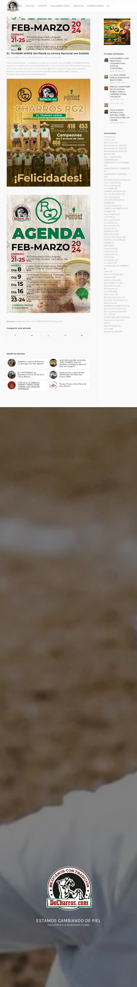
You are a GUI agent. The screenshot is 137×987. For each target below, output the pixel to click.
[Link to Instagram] (11, 18)
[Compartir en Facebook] (15, 335)
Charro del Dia (110, 186)
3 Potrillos (108, 137)
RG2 (43, 321)
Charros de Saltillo (112, 194)
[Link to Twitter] (20, 18)
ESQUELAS (109, 229)
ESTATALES (109, 231)
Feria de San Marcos (113, 237)
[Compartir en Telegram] (65, 335)
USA (106, 323)
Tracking (53, 321)
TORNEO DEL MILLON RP (115, 317)
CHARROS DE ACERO (113, 191)
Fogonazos (109, 249)
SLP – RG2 (108, 314)
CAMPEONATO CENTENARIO (116, 163)
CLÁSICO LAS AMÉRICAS (115, 208)
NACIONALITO (110, 286)
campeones (20, 321)
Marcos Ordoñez (111, 274)
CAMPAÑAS (109, 160)
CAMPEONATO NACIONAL (115, 174)
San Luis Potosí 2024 (113, 312)
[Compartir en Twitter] (32, 335)
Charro (28, 321)
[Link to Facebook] (7, 18)
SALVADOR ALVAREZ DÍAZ (115, 306)
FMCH (106, 246)
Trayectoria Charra (112, 320)
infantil (107, 257)
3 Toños (107, 140)
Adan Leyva (109, 143)
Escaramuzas (110, 226)
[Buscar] (108, 6)
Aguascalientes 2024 (113, 148)
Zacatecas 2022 (111, 332)
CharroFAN (27, 57)
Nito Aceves (109, 289)
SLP (47, 321)
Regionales (109, 303)
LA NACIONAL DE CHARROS (116, 266)
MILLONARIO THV (111, 283)
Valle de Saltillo (111, 326)
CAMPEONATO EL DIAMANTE (117, 168)
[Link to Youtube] (16, 18)
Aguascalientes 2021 (113, 146)
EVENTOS (108, 234)
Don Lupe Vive (110, 220)
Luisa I (107, 271)
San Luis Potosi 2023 (113, 309)
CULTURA (108, 217)
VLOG (106, 329)
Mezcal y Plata (110, 280)
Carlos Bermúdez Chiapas (116, 180)
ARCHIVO (108, 154)
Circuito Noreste (111, 206)
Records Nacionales (113, 297)
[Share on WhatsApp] (48, 335)
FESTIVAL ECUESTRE (113, 240)
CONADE (108, 211)
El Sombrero (109, 223)
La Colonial (109, 263)
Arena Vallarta (110, 157)
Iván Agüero (109, 260)
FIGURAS (107, 243)
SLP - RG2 (43, 57)
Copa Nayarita (110, 214)
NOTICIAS (36, 57)
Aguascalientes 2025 (113, 151)
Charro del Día (110, 183)
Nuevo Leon (109, 294)
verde (60, 321)
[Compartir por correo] (82, 335)
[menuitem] (15, 6)
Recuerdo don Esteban (114, 300)
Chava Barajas (110, 197)
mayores (108, 277)
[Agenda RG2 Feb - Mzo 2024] (48, 34)
